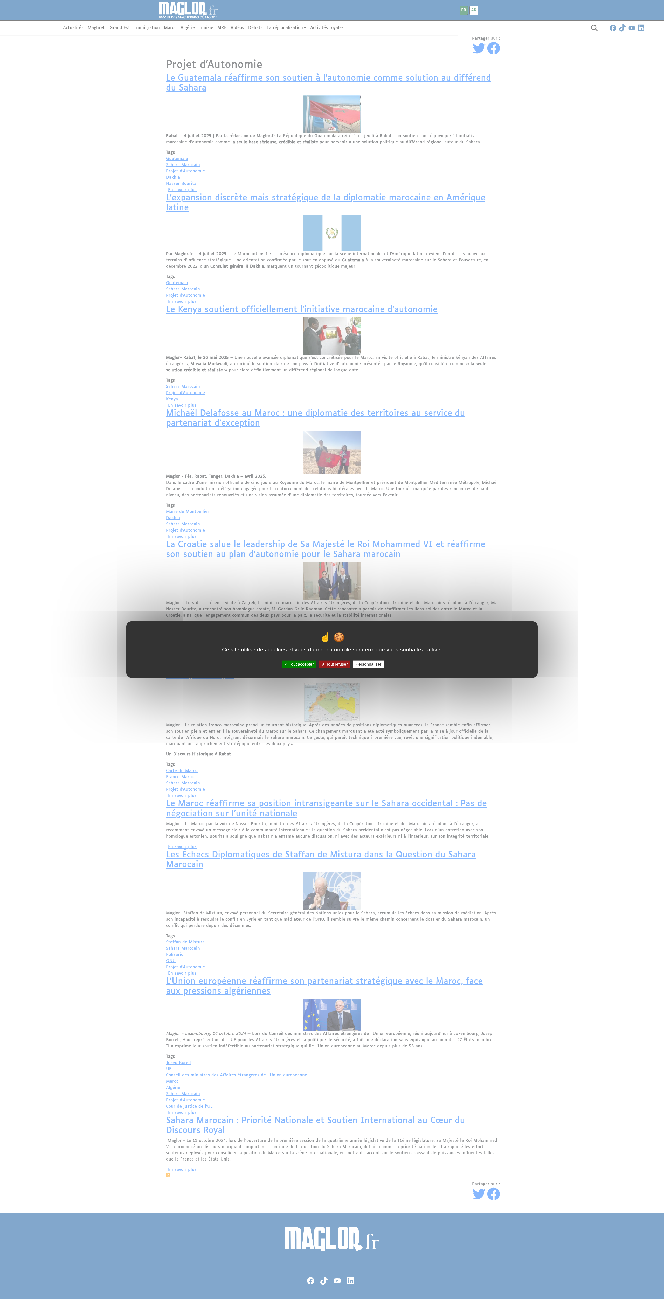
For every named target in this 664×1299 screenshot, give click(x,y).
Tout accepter (301, 664)
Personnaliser (368, 664)
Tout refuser (336, 664)
